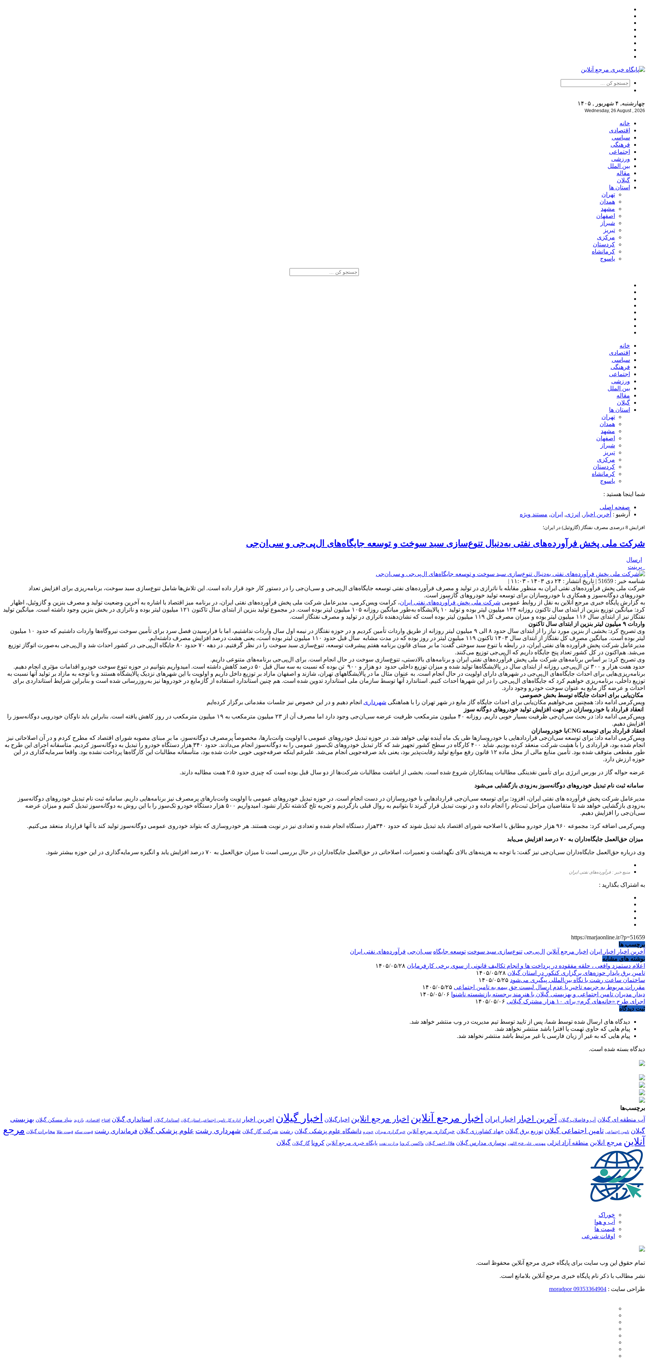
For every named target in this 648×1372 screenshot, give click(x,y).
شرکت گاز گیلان (260, 1131)
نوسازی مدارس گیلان (481, 1143)
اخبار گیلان (299, 1118)
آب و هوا (604, 1222)
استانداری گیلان (132, 1119)
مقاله (623, 173)
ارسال (634, 559)
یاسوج (607, 258)
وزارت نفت (388, 1143)
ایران (556, 514)
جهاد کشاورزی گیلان (480, 1131)
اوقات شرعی (598, 1236)
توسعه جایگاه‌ (449, 951)
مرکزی (606, 237)
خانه (625, 123)
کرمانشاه (603, 251)
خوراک (606, 1215)
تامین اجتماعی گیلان (574, 1131)
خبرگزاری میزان (390, 1131)
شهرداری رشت (218, 1131)
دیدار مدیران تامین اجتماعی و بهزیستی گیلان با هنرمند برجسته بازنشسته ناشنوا (548, 994)
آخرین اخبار (597, 514)
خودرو (368, 1132)
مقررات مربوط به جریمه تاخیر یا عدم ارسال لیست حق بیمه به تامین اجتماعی (549, 987)
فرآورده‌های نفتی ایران (378, 951)
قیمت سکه (84, 1131)
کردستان (604, 244)
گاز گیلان (301, 1143)
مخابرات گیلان (40, 1131)
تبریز (609, 230)
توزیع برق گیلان (524, 1131)
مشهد (608, 208)
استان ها (619, 187)
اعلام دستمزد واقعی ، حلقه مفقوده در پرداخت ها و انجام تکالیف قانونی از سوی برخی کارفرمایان (526, 966)
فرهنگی (620, 144)
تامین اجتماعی (617, 1131)
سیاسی (621, 137)
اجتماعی (619, 151)
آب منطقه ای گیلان (621, 1119)
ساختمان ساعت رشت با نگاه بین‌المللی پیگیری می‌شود (577, 980)
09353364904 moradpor (577, 1289)
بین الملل (619, 166)
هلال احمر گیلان (439, 1143)
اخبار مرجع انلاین (380, 1118)
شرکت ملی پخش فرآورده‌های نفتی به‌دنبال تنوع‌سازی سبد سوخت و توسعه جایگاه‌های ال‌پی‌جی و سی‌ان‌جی (445, 543)
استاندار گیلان (166, 1120)
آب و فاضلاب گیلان (577, 1120)
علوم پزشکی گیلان (166, 1131)
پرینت (636, 567)
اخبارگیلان (337, 1119)
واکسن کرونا (412, 1143)
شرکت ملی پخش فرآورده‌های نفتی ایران (450, 602)
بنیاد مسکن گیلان (54, 1120)
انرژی (573, 514)
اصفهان (605, 216)
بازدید (79, 1120)
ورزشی (620, 159)
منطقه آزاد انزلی (567, 1143)
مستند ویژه (534, 514)
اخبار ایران (602, 951)
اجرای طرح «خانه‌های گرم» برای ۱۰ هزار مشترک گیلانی (576, 1001)
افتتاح (105, 1120)
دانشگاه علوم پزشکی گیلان (328, 1131)
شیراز (607, 223)
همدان (607, 201)
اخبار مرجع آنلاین (567, 951)
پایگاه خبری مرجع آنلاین (352, 1143)
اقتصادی (619, 130)
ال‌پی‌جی (534, 951)
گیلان (623, 180)
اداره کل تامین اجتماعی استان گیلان (211, 1120)
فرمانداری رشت (115, 1131)
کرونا (317, 1142)
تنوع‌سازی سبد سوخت (494, 951)
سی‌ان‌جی (419, 951)
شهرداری (374, 702)
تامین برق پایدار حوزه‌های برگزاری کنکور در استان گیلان (576, 973)
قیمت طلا (65, 1131)
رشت (286, 1131)
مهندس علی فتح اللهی (527, 1143)
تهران (608, 194)
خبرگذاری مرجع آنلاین (431, 1131)
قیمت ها (604, 1229)
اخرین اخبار (258, 1119)
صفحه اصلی (615, 507)
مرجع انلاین (606, 1142)
